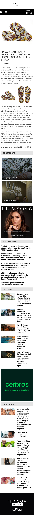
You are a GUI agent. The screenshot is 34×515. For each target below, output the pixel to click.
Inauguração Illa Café (10, 178)
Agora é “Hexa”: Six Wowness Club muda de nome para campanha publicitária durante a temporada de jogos (24, 359)
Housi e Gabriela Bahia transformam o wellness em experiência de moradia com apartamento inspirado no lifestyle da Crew (15, 266)
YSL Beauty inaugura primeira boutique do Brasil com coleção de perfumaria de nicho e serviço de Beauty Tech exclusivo (14, 276)
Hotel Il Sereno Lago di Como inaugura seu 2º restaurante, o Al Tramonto (23, 329)
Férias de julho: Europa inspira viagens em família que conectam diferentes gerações (23, 342)
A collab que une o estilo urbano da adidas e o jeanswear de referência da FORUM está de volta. (15, 248)
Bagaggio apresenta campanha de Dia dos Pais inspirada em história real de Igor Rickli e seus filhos (24, 315)
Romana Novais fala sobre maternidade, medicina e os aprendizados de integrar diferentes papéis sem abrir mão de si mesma (24, 466)
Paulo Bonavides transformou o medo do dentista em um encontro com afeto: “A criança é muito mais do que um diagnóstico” (23, 448)
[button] (5, 11)
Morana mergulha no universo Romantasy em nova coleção (12, 284)
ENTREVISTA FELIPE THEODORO (22, 434)
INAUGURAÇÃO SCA (10, 201)
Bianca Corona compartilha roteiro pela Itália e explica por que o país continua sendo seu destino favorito (24, 300)
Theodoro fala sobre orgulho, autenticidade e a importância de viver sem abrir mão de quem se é (24, 483)
